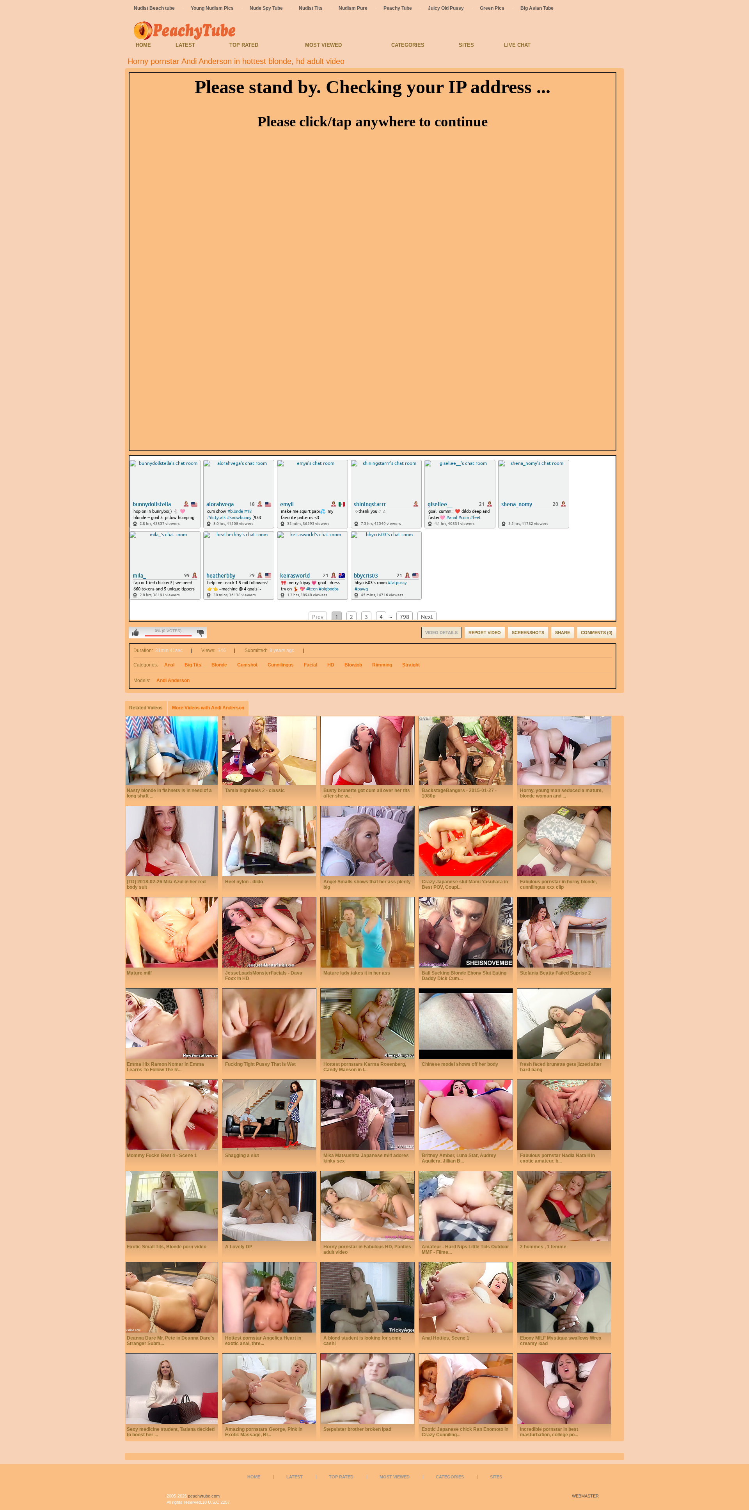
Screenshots (528, 632)
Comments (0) (596, 632)
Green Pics (492, 8)
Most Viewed (323, 45)
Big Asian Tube (537, 8)
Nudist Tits (311, 8)
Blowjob (353, 665)
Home (143, 45)
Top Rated (243, 45)
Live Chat (517, 45)
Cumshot (247, 665)
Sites (466, 45)
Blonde (219, 665)
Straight (411, 665)
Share (562, 632)
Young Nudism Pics (212, 8)
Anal (169, 665)
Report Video (485, 632)
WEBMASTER (585, 1496)
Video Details (441, 632)
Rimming (382, 665)
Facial (310, 665)
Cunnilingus (281, 665)
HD (330, 665)
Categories (407, 45)
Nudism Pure (353, 8)
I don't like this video (200, 632)
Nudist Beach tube (154, 8)
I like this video (135, 632)
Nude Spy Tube (266, 8)
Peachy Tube (397, 8)
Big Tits (193, 665)
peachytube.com (204, 1496)
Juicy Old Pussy (446, 8)
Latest (185, 45)
